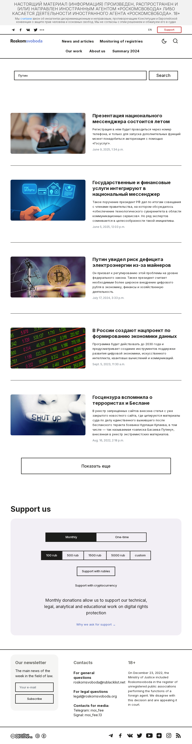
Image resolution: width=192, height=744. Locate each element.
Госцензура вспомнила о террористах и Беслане (122, 400)
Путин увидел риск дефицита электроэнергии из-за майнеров (131, 262)
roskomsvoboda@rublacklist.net (99, 682)
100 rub (51, 555)
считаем (26, 18)
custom (140, 555)
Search (163, 75)
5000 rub (118, 555)
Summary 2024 (125, 51)
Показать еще (96, 466)
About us (97, 51)
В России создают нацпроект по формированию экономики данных (134, 333)
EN (150, 29)
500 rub (73, 555)
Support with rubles (96, 571)
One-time (122, 537)
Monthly (71, 537)
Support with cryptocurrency (96, 585)
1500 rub (95, 555)
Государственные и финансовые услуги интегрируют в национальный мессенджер (131, 188)
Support (169, 29)
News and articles (78, 41)
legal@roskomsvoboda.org (95, 696)
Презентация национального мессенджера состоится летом (131, 118)
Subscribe (34, 699)
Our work (74, 51)
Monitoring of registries (121, 41)
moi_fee (97, 710)
